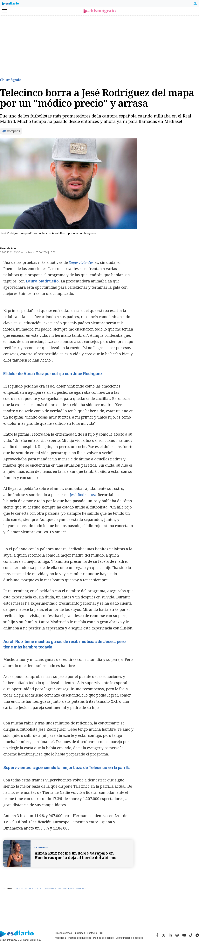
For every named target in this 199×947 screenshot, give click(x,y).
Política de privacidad (79, 938)
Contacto (92, 933)
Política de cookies (103, 938)
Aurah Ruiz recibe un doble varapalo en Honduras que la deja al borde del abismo (75, 855)
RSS (101, 933)
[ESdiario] (10, 4)
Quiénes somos (63, 933)
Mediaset (68, 888)
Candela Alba (8, 248)
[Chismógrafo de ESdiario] (99, 11)
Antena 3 (81, 888)
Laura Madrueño (42, 281)
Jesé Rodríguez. (83, 494)
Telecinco (21, 888)
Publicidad (79, 933)
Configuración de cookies (129, 938)
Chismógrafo (10, 80)
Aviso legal (60, 938)
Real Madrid (36, 888)
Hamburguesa (53, 888)
